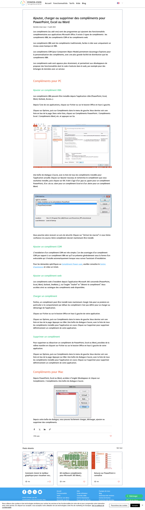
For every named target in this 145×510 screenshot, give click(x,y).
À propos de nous (104, 491)
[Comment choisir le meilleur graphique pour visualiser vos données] (38, 460)
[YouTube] (40, 492)
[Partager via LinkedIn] (45, 429)
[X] (35, 492)
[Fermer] (142, 505)
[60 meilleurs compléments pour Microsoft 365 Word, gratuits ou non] (72, 460)
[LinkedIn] (29, 492)
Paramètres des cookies (119, 505)
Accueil (59, 491)
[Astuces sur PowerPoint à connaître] (107, 460)
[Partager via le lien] (50, 429)
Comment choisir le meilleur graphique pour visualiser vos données (37, 474)
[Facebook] (24, 492)
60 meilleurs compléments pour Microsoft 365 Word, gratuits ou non (71, 474)
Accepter (135, 505)
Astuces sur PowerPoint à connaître (104, 474)
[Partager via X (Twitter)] (39, 429)
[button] (60, 3)
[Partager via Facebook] (34, 429)
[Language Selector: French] (120, 3)
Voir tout (119, 448)
